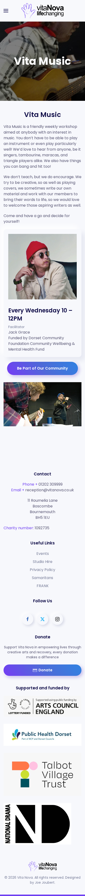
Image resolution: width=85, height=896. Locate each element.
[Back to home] (42, 10)
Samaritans (42, 577)
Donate (45, 670)
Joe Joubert (45, 882)
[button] (6, 10)
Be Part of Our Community (42, 368)
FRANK (43, 586)
